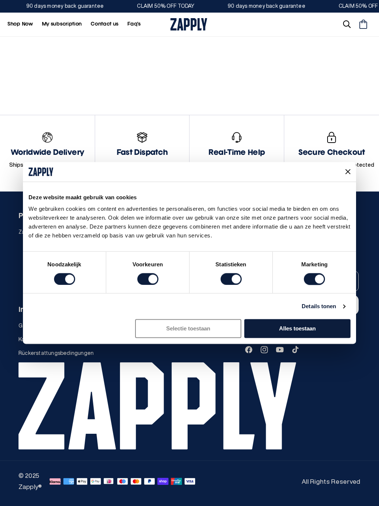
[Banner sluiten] (348, 171)
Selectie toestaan (188, 329)
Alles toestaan (297, 329)
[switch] (147, 279)
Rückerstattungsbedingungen (56, 353)
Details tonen (319, 306)
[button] (347, 24)
